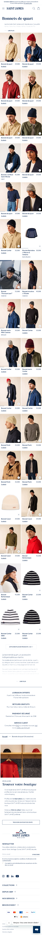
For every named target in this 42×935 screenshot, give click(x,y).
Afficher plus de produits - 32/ (21, 647)
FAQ (17, 725)
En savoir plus (28, 3)
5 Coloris (3, 447)
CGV (3, 924)
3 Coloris (3, 253)
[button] (18, 59)
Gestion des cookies (8, 929)
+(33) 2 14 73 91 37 (23, 728)
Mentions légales (7, 932)
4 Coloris (24, 177)
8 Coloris (3, 66)
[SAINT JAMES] (15, 8)
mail (36, 725)
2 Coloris (24, 560)
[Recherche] (34, 8)
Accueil (5, 736)
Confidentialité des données (10, 926)
